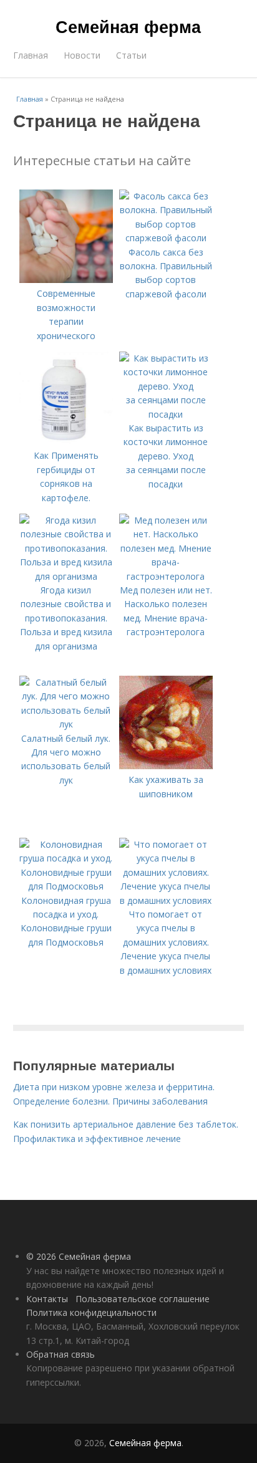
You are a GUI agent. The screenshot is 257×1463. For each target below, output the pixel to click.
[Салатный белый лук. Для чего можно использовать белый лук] (66, 724)
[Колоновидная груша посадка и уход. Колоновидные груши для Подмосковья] (66, 886)
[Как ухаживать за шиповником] (166, 766)
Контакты (47, 1299)
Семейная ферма (128, 26)
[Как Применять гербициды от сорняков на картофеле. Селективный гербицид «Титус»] (66, 442)
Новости (82, 55)
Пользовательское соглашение (142, 1299)
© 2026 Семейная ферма (78, 1256)
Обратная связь (60, 1354)
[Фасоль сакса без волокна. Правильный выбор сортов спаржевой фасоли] (166, 238)
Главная (30, 55)
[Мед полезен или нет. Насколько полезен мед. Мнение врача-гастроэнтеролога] (166, 576)
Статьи (131, 55)
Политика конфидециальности (91, 1312)
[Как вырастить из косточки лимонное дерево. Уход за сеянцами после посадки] (166, 414)
